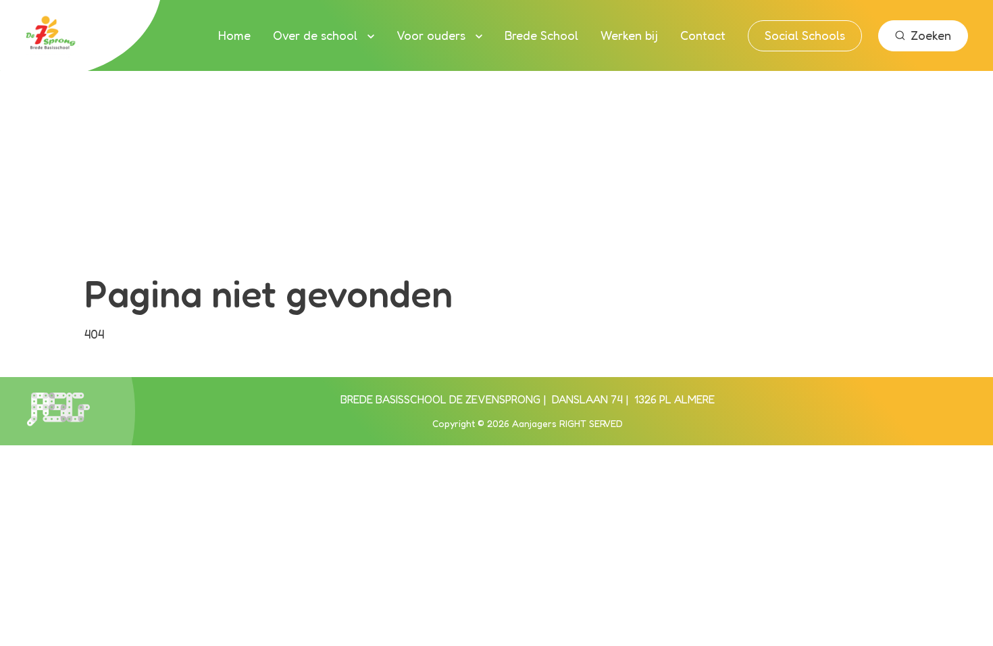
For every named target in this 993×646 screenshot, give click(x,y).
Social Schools (805, 35)
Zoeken (931, 35)
